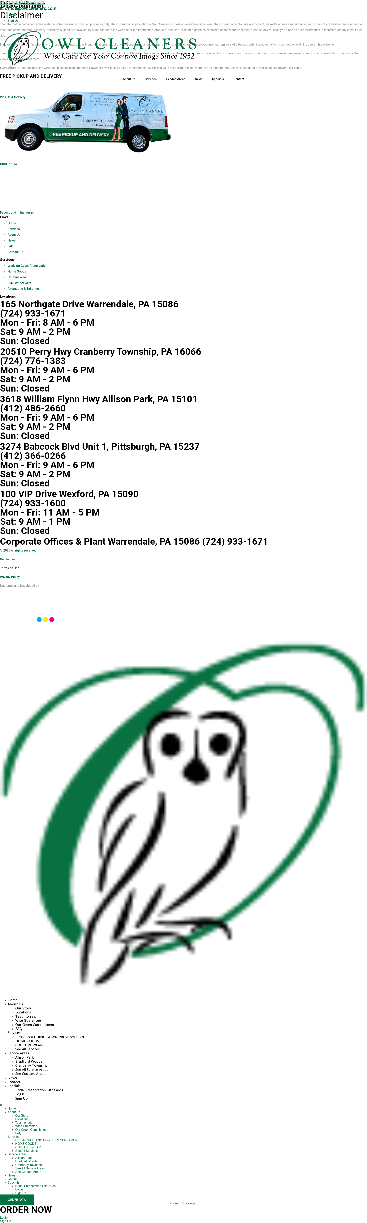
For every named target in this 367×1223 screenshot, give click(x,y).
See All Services (27, 1049)
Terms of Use (9, 568)
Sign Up (21, 1098)
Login (19, 1094)
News (198, 79)
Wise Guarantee (28, 1020)
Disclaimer (7, 559)
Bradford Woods (28, 1061)
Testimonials (25, 1016)
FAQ (18, 1028)
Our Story (23, 1008)
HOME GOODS (27, 1041)
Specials (218, 79)
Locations (23, 1012)
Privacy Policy (10, 577)
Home (13, 1000)
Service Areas (175, 79)
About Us (129, 79)
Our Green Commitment (34, 1024)
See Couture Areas (30, 1073)
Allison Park (24, 1057)
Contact (239, 79)
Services (151, 79)
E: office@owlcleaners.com (28, 8)
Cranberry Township (31, 1065)
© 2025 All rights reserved (18, 550)
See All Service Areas (31, 1069)
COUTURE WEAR (28, 1045)
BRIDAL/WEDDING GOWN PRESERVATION (49, 1037)
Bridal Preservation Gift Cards (39, 1090)
